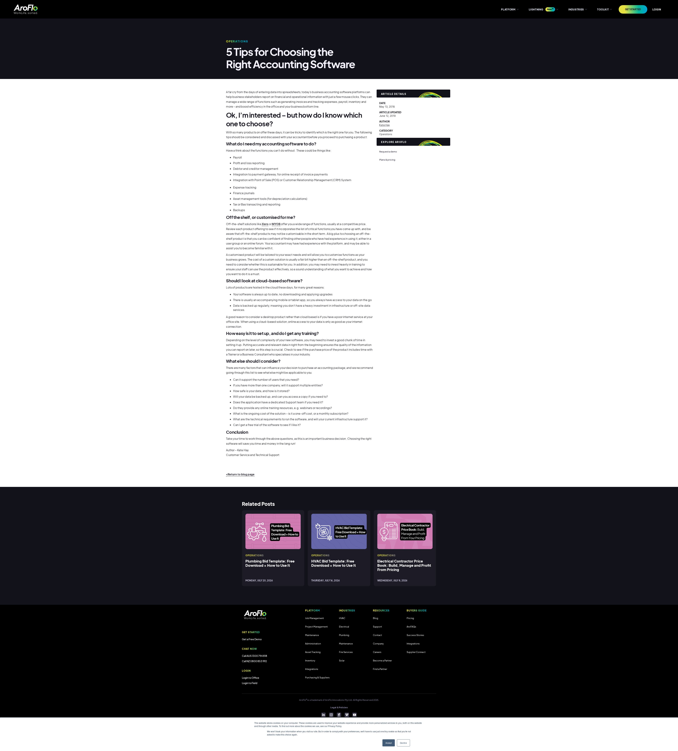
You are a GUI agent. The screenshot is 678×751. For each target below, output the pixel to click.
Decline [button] (403, 742)
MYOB (276, 224)
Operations (385, 134)
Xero (265, 224)
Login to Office (250, 677)
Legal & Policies (338, 707)
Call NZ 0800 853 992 (254, 661)
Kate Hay (384, 124)
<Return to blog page (240, 474)
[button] (510, 9)
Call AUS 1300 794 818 (254, 655)
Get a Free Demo (252, 639)
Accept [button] (388, 742)
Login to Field (249, 683)
